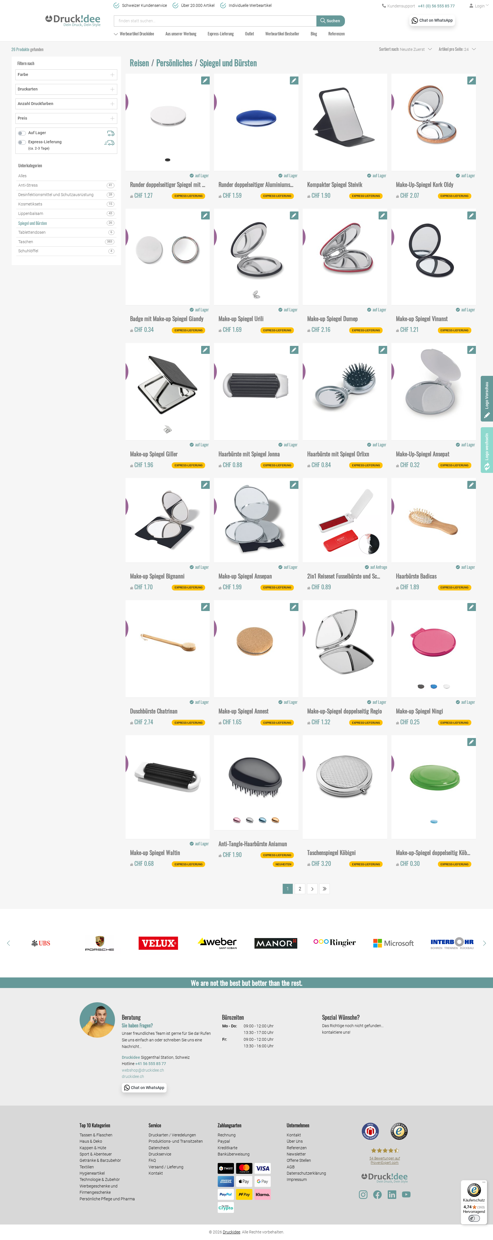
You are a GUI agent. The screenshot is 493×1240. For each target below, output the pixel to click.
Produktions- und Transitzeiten (176, 1141)
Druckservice (160, 1154)
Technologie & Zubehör (100, 1179)
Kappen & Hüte (93, 1148)
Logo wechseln (486, 446)
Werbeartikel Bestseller (282, 34)
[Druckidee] (72, 18)
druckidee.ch (133, 1076)
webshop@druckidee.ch (143, 1070)
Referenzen (336, 34)
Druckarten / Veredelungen (172, 1135)
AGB (291, 1167)
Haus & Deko (91, 1141)
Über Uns (295, 1141)
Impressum (297, 1179)
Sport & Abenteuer (96, 1154)
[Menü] (483, 1183)
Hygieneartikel (92, 1173)
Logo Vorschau (486, 395)
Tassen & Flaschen (96, 1135)
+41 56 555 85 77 (150, 1063)
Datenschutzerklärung (306, 1173)
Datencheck (159, 1148)
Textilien (87, 1167)
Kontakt (156, 1173)
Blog (314, 34)
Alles (22, 176)
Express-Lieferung (221, 34)
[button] (8, 943)
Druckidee (231, 1232)
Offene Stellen (299, 1160)
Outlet (249, 34)
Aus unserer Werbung (180, 34)
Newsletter (296, 1154)
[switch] (474, 1218)
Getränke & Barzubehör (100, 1160)
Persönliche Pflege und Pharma (107, 1199)
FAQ (152, 1160)
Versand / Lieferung (166, 1167)
